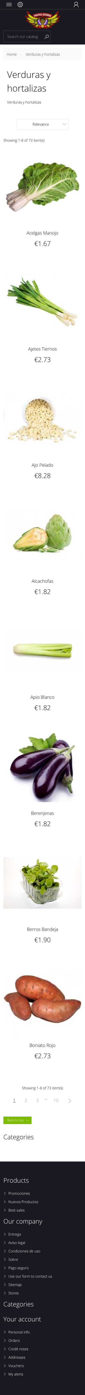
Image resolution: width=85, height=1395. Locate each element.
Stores (13, 1293)
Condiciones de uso (24, 1251)
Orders (14, 1340)
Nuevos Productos (23, 1201)
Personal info (19, 1332)
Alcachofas (42, 581)
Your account (22, 1319)
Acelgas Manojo (42, 233)
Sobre (13, 1259)
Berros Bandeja (42, 929)
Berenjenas (42, 813)
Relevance (49, 124)
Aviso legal (16, 1242)
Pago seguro (18, 1267)
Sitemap (15, 1284)
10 (55, 1100)
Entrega (14, 1234)
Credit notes (18, 1348)
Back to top (18, 1120)
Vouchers (16, 1365)
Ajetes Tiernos (42, 349)
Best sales (16, 1210)
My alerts (15, 1374)
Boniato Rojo (42, 1045)
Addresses (16, 1357)
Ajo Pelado (42, 465)
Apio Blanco (42, 697)
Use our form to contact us (30, 1276)
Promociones (19, 1193)
